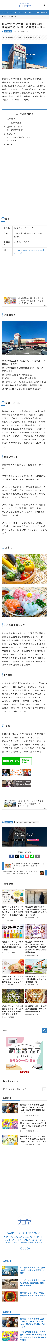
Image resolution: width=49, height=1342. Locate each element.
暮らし (35, 822)
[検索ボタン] (44, 5)
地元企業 (8, 31)
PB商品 (14, 140)
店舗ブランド (17, 130)
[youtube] (28, 1248)
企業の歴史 (16, 122)
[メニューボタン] (5, 5)
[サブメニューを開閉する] (44, 1089)
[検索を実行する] (44, 1030)
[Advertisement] (24, 182)
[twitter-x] (20, 1248)
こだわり (11, 134)
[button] (11, 856)
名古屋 (19, 822)
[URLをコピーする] (37, 856)
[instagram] (24, 1248)
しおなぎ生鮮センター (21, 137)
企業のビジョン (14, 126)
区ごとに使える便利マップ (14, 1089)
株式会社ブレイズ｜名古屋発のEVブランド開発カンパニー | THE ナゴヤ (31, 803)
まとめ (10, 144)
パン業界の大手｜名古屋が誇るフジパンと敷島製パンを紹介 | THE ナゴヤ (30, 300)
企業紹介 (11, 119)
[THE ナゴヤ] (24, 5)
